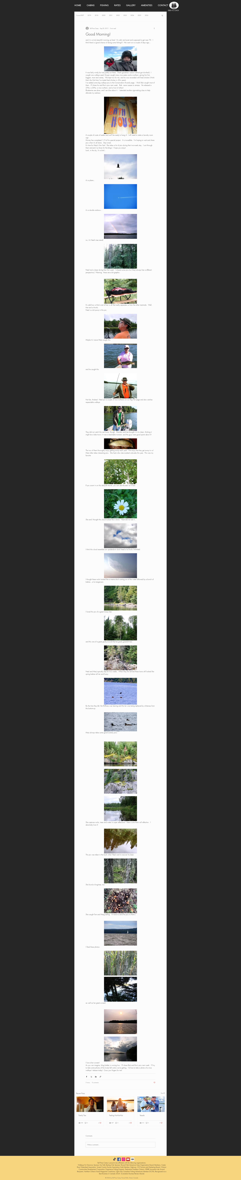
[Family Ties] (90, 1104)
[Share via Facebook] (86, 1077)
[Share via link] (100, 1077)
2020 (103, 15)
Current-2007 (80, 15)
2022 (118, 15)
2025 (139, 15)
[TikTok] (114, 1159)
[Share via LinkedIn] (96, 1077)
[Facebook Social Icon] (119, 1159)
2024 (132, 15)
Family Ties (82, 1115)
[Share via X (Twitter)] (91, 1077)
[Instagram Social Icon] (123, 1159)
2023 (125, 15)
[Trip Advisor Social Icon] (132, 1159)
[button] (162, 15)
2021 (110, 15)
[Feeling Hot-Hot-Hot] (120, 1104)
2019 (89, 15)
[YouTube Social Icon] (128, 1159)
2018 (96, 15)
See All (163, 1093)
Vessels (142, 1115)
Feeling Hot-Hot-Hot (116, 1115)
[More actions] (154, 28)
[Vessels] (151, 1104)
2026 (146, 15)
